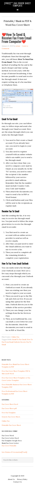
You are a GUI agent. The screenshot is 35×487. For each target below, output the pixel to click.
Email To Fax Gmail (19, 339)
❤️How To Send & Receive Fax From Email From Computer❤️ (16, 38)
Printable (13, 446)
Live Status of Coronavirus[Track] (14, 452)
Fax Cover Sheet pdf (9, 408)
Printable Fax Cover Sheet (11, 425)
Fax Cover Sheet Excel (10, 404)
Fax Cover (6, 446)
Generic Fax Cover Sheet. (11, 417)
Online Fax (15, 337)
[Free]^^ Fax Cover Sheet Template (17, 4)
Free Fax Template (9, 413)
